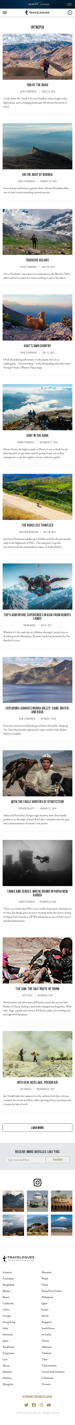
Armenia (7, 1272)
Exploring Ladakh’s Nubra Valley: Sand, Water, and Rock (37, 710)
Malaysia (7, 1372)
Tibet (44, 1359)
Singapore (47, 1322)
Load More (37, 1128)
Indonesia (8, 1334)
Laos (5, 1359)
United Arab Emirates (53, 1372)
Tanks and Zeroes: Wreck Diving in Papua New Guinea (37, 893)
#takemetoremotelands (37, 1397)
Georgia (7, 1316)
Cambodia (8, 1303)
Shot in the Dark (37, 436)
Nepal (45, 1278)
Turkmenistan (49, 1365)
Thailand (46, 1353)
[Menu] (5, 12)
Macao (6, 1365)
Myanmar (46, 1272)
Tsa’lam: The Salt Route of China (37, 989)
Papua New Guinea (52, 1291)
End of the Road (37, 85)
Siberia (45, 1316)
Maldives (7, 1378)
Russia (45, 1309)
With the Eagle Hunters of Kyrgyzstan (37, 802)
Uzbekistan (47, 1378)
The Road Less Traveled (37, 525)
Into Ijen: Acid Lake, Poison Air (37, 1082)
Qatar (44, 1303)
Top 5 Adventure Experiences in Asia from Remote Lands (37, 617)
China (6, 1309)
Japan (5, 1340)
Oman (45, 1284)
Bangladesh (8, 1284)
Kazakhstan (9, 1347)
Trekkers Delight (37, 260)
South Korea (48, 1328)
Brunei (6, 1297)
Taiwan (45, 1340)
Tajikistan (47, 1347)
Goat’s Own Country (37, 346)
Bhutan (6, 1291)
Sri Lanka (46, 1334)
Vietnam (46, 1384)
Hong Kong (9, 1322)
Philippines (47, 1297)
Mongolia (8, 1384)
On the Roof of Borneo (37, 175)
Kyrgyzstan (8, 1353)
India (5, 1328)
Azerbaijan (8, 1278)
